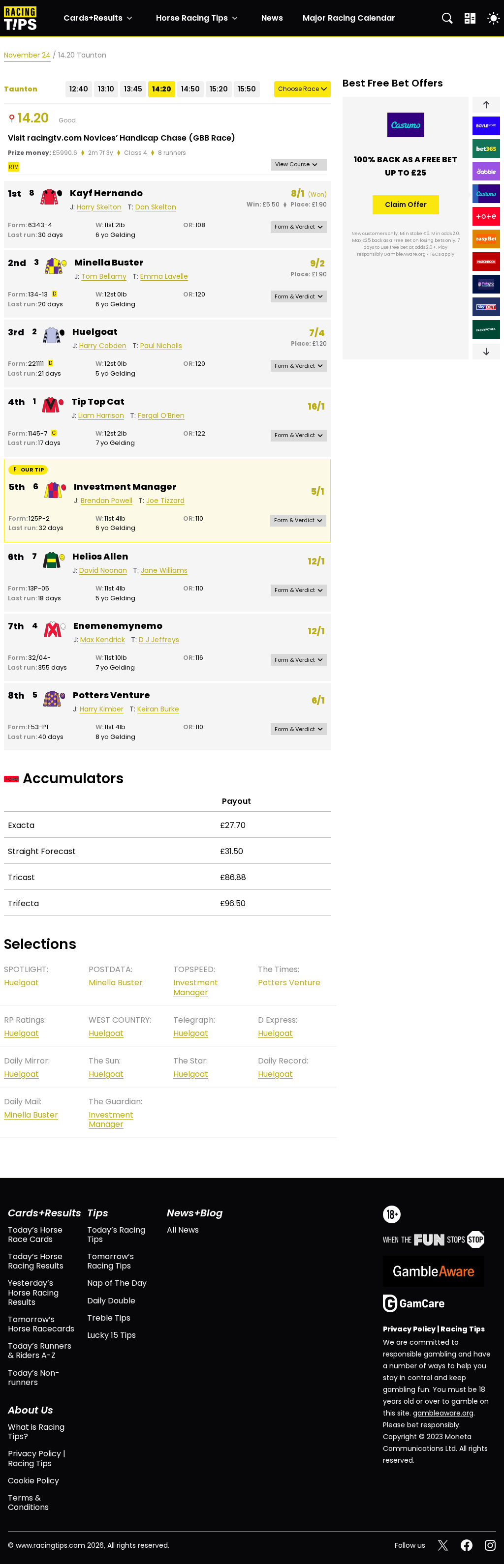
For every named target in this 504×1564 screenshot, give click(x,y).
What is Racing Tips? (36, 1431)
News (272, 18)
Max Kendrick (102, 640)
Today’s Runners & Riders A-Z (39, 1350)
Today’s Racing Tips (116, 1234)
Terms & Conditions (28, 1502)
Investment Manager (125, 486)
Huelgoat (95, 331)
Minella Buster (109, 262)
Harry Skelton (99, 207)
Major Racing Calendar (349, 18)
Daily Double (111, 1300)
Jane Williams (164, 570)
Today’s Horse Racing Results (35, 1261)
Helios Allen (100, 556)
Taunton (20, 89)
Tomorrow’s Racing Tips (110, 1261)
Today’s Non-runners (34, 1377)
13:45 (133, 89)
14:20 (161, 89)
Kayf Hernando (106, 193)
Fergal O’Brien (161, 416)
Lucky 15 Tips (111, 1335)
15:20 (219, 89)
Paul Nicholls (161, 346)
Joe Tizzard (165, 501)
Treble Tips (108, 1318)
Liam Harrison (101, 416)
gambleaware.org (443, 1413)
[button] (486, 105)
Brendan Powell (106, 501)
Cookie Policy (33, 1480)
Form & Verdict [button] (295, 227)
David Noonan (103, 570)
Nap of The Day (117, 1283)
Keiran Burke (158, 709)
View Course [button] (292, 164)
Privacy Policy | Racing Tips (36, 1458)
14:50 (190, 89)
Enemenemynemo (117, 625)
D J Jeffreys (159, 640)
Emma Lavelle (164, 276)
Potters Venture (111, 695)
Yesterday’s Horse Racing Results (33, 1292)
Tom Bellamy (103, 276)
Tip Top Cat (98, 401)
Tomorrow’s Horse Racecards (41, 1324)
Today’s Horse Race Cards (35, 1234)
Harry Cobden (102, 346)
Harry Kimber (102, 709)
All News (183, 1230)
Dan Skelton (155, 207)
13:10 (106, 89)
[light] (493, 18)
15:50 (247, 89)
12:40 (78, 89)
